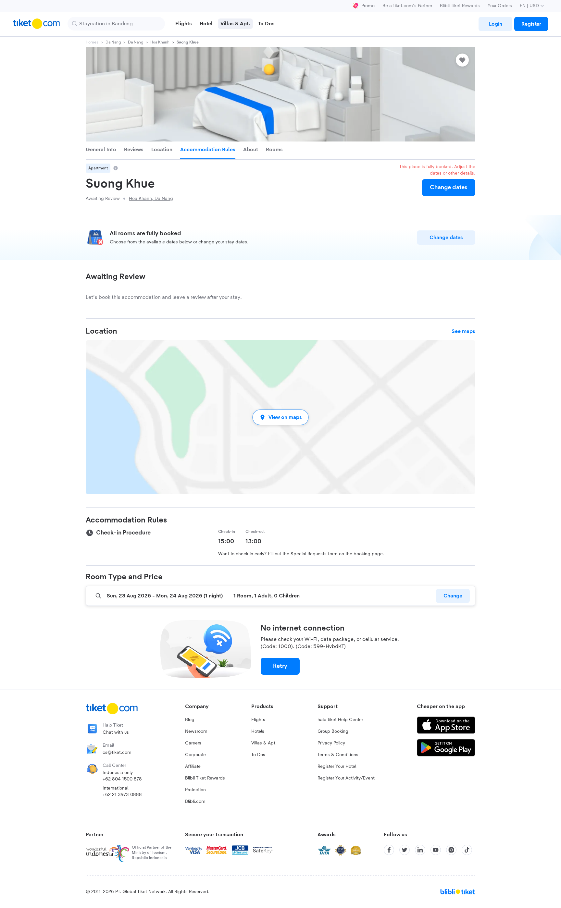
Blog (189, 720)
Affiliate (193, 766)
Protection (195, 790)
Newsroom (196, 731)
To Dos (258, 755)
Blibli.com (195, 801)
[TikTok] (467, 850)
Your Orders (500, 6)
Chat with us (116, 732)
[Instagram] (451, 850)
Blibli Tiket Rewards (460, 6)
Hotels (257, 731)
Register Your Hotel (337, 766)
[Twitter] (404, 850)
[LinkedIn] (420, 850)
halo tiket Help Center (340, 720)
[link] (495, 24)
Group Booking (333, 731)
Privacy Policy (331, 743)
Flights (258, 720)
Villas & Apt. (264, 743)
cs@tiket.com (117, 752)
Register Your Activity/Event (346, 778)
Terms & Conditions (338, 755)
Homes (92, 42)
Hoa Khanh (159, 42)
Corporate (195, 755)
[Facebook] (389, 850)
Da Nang (113, 42)
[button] (280, 417)
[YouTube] (435, 850)
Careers (193, 743)
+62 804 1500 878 (122, 779)
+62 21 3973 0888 (122, 795)
